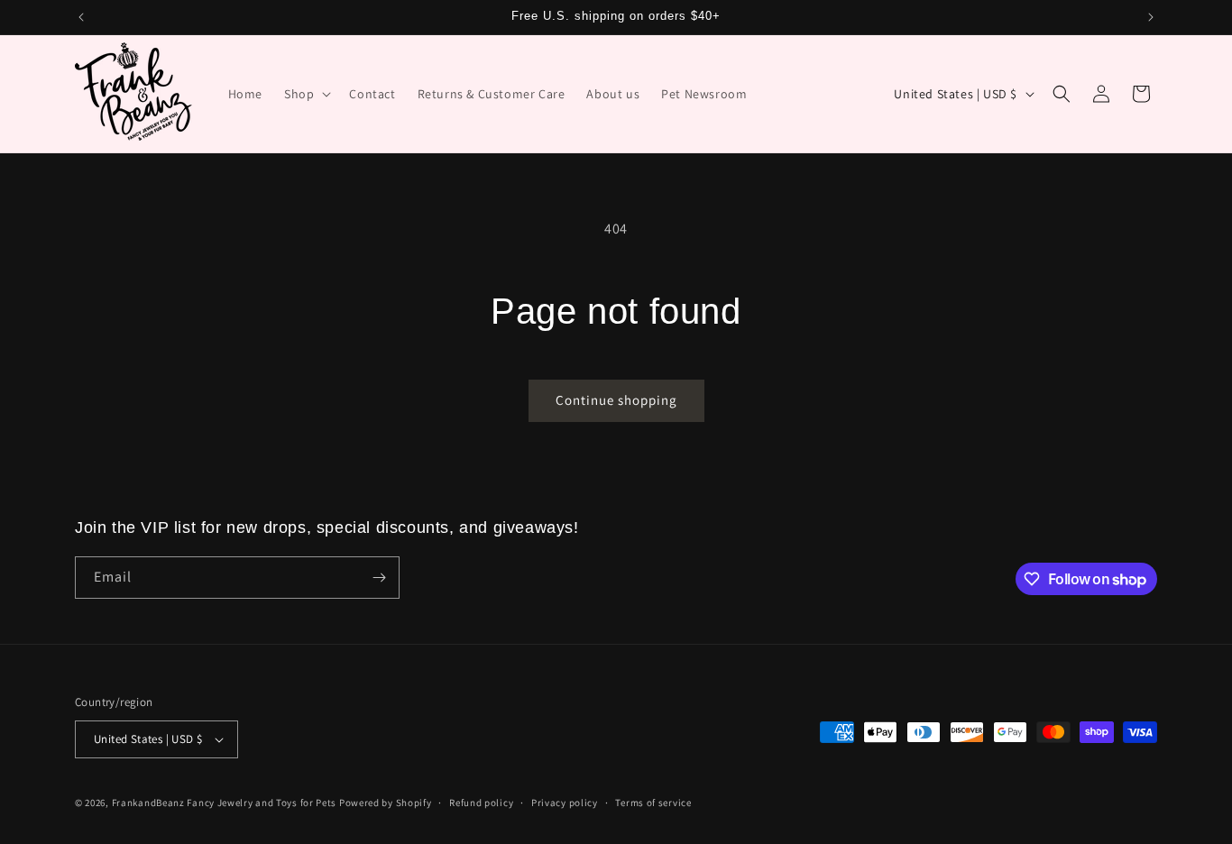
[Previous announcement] (81, 17)
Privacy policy (564, 802)
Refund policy (481, 802)
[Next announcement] (1151, 17)
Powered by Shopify (385, 802)
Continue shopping (616, 399)
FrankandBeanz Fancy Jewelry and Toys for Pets (224, 802)
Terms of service (653, 802)
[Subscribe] (379, 577)
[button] (305, 94)
